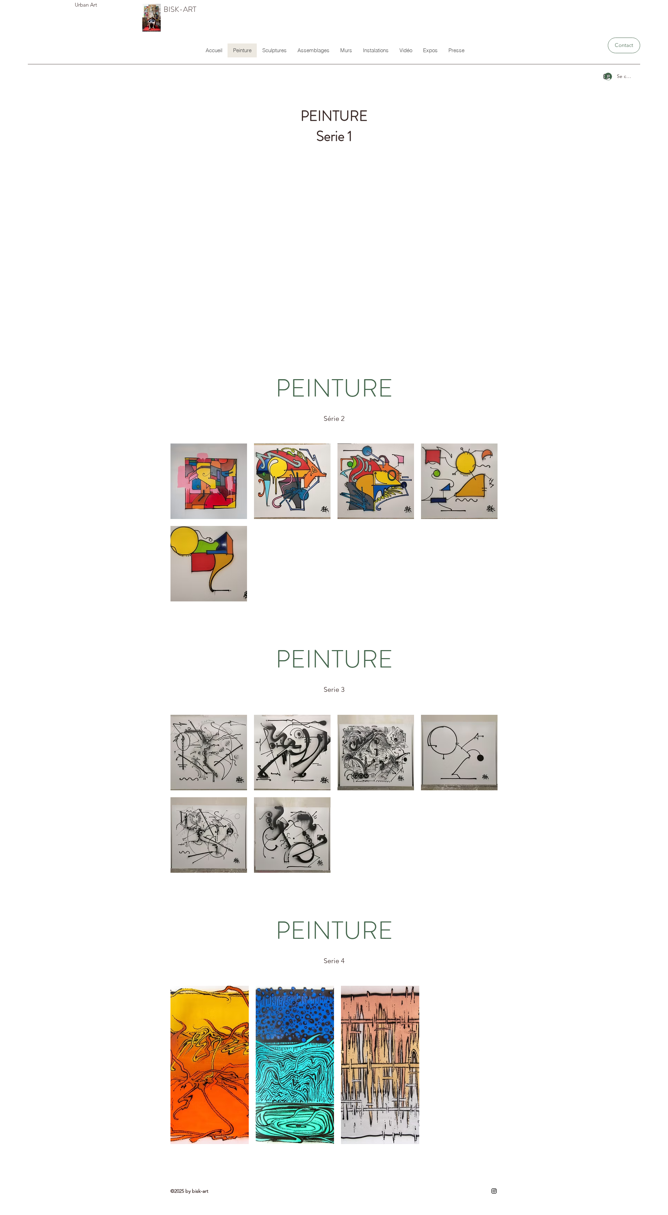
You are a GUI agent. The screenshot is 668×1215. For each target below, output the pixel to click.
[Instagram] (494, 1191)
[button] (208, 481)
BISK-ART (180, 9)
